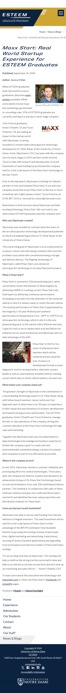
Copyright (29, 648)
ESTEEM (33, 654)
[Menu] (61, 13)
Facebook (51, 579)
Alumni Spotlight (34, 590)
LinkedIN (7, 583)
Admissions (10, 610)
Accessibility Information (33, 672)
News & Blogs (54, 32)
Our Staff (9, 633)
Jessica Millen (18, 79)
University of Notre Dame (33, 651)
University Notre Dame (33, 4)
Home (42, 32)
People (17, 590)
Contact (8, 622)
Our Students (12, 616)
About (7, 627)
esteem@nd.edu (33, 664)
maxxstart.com (10, 579)
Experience (10, 605)
